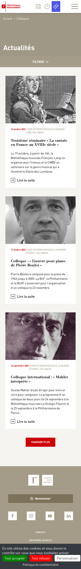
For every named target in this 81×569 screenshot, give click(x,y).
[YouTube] (50, 516)
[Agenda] (38, 6)
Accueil (7, 18)
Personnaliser (67, 558)
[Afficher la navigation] (75, 6)
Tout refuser (41, 558)
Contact (40, 532)
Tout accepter (15, 558)
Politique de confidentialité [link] (41, 564)
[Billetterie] (56, 6)
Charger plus (40, 442)
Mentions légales (40, 540)
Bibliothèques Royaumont (12, 6)
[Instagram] (31, 516)
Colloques (38, 132)
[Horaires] (47, 6)
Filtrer (38, 62)
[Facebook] (12, 516)
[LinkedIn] (68, 516)
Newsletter (43, 498)
